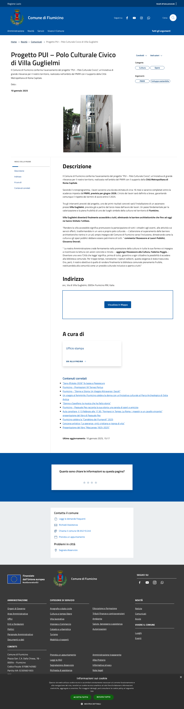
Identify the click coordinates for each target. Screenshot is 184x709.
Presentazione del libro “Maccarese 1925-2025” (86, 427)
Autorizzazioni (100, 629)
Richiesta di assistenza (61, 670)
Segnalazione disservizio (62, 665)
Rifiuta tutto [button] (103, 697)
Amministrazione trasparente (107, 654)
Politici (10, 629)
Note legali (98, 670)
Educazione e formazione (105, 608)
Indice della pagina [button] (22, 161)
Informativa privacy (102, 665)
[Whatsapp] (147, 17)
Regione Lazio (14, 3)
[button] (92, 704)
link (92, 691)
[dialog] (92, 691)
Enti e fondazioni (15, 624)
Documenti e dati (15, 639)
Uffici (10, 619)
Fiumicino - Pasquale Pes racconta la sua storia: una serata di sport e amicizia (100, 407)
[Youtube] (133, 17)
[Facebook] (126, 17)
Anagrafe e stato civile (61, 608)
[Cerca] (173, 17)
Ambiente (97, 618)
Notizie (138, 608)
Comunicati (36, 42)
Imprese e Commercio (60, 624)
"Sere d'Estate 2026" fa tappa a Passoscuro (84, 383)
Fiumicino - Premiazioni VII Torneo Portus (83, 387)
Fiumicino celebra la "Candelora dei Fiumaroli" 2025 (88, 419)
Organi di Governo (16, 608)
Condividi (140, 55)
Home (14, 42)
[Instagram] (140, 17)
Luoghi (138, 633)
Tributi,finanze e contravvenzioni (109, 613)
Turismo (54, 634)
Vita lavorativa (57, 619)
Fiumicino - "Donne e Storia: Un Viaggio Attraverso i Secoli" (91, 391)
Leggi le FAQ (56, 660)
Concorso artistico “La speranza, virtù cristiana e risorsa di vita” (94, 423)
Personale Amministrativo (20, 634)
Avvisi (138, 619)
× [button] (181, 677)
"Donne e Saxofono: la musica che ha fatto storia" (87, 403)
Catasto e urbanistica (60, 629)
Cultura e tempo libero (61, 613)
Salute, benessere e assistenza (107, 624)
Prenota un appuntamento (63, 654)
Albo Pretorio (99, 660)
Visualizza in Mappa (118, 304)
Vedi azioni (155, 55)
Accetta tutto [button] (81, 697)
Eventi (138, 638)
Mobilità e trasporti (59, 639)
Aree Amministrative (17, 613)
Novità (24, 42)
